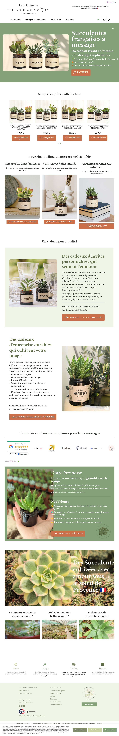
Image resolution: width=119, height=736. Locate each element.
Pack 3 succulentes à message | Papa (46, 127)
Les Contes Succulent (27, 688)
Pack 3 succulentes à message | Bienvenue (98, 127)
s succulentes (56, 702)
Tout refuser (95, 730)
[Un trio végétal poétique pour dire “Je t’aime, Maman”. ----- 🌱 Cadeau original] (20, 111)
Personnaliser (79, 730)
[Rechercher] (113, 28)
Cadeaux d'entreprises (57, 690)
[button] (58, 143)
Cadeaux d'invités (56, 688)
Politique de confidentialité (31, 733)
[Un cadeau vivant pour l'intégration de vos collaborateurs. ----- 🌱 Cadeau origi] (98, 111)
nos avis (11, 461)
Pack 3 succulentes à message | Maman (21, 127)
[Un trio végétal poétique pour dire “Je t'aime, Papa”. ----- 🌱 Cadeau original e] (46, 111)
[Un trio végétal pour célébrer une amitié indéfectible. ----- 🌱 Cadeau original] (72, 111)
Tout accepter (109, 730)
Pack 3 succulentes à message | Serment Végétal (72, 127)
